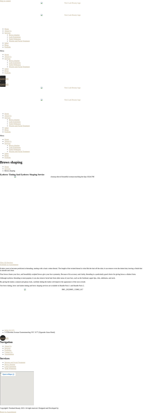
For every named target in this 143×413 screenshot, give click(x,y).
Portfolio (7, 47)
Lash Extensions (15, 37)
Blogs (6, 45)
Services (7, 33)
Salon (6, 43)
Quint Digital (64, 408)
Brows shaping (14, 35)
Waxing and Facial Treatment (19, 41)
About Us (7, 31)
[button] (71, 51)
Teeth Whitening (15, 39)
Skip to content (5, 1)
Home (6, 29)
